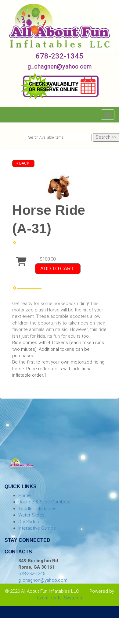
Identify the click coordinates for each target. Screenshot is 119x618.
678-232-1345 (59, 56)
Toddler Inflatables (37, 508)
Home (24, 495)
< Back (22, 163)
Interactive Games (37, 528)
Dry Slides (28, 521)
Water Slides (31, 515)
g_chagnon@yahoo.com (59, 66)
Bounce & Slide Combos (43, 502)
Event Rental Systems (59, 598)
